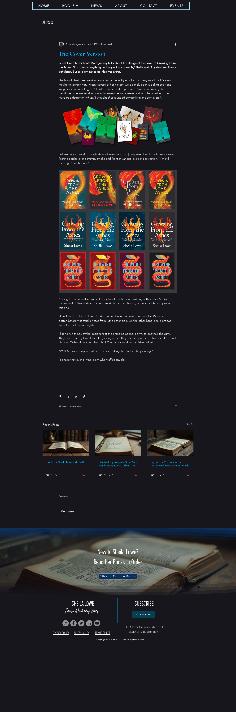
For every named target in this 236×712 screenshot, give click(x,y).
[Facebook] (73, 623)
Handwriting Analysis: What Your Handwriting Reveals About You (118, 463)
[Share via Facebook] (60, 396)
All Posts (48, 22)
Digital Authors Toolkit (152, 632)
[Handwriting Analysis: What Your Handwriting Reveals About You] (118, 443)
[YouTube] (97, 623)
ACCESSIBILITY (81, 633)
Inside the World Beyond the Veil (65, 462)
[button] (70, 5)
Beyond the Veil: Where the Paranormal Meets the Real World (170, 463)
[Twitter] (81, 623)
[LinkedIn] (89, 623)
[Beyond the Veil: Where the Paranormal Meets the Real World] (170, 443)
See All (189, 424)
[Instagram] (65, 623)
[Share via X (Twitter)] (68, 396)
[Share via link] (83, 396)
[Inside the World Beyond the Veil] (66, 443)
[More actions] (175, 44)
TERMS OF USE (102, 633)
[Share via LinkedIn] (75, 396)
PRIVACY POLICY (61, 633)
